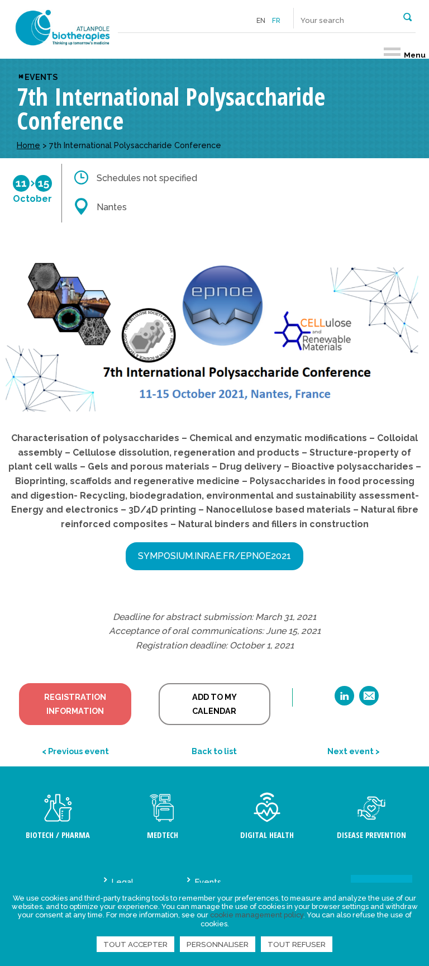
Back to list (214, 751)
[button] (407, 16)
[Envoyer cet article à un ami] (369, 699)
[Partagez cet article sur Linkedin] (344, 699)
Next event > (353, 751)
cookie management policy (256, 915)
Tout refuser (297, 944)
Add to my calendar (214, 704)
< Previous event (75, 751)
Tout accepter (135, 944)
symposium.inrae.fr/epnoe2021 (214, 556)
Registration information (75, 704)
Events (41, 77)
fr (276, 21)
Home (28, 145)
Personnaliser (218, 944)
